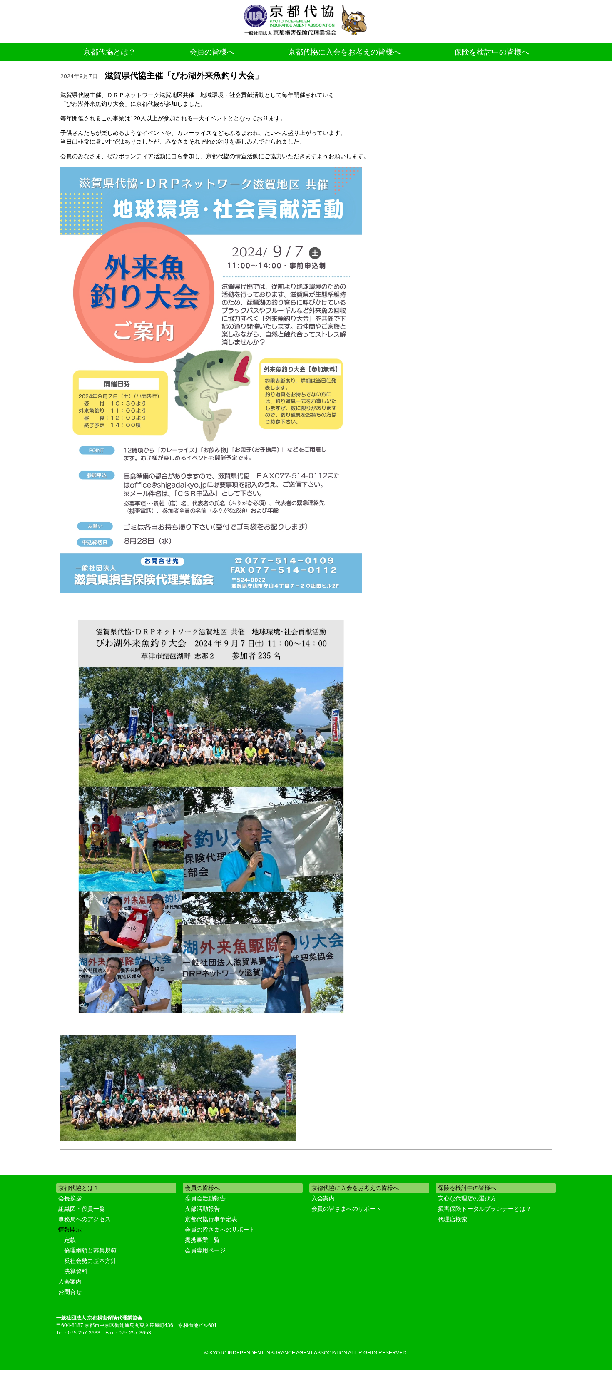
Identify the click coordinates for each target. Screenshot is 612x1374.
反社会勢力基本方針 (90, 1260)
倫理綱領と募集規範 (90, 1250)
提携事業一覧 (202, 1240)
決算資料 (75, 1271)
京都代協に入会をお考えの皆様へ (344, 52)
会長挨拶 (70, 1198)
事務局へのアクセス (84, 1219)
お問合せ (70, 1292)
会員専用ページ (205, 1250)
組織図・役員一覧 (81, 1208)
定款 (70, 1240)
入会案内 (70, 1281)
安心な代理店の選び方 (467, 1198)
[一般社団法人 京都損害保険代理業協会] (306, 20)
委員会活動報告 (205, 1198)
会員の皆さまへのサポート (220, 1229)
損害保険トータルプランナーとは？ (484, 1208)
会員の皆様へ (211, 52)
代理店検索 (452, 1219)
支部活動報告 (202, 1208)
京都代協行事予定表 (211, 1219)
